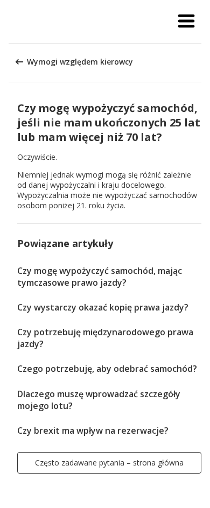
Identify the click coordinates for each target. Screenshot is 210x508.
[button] (186, 21)
